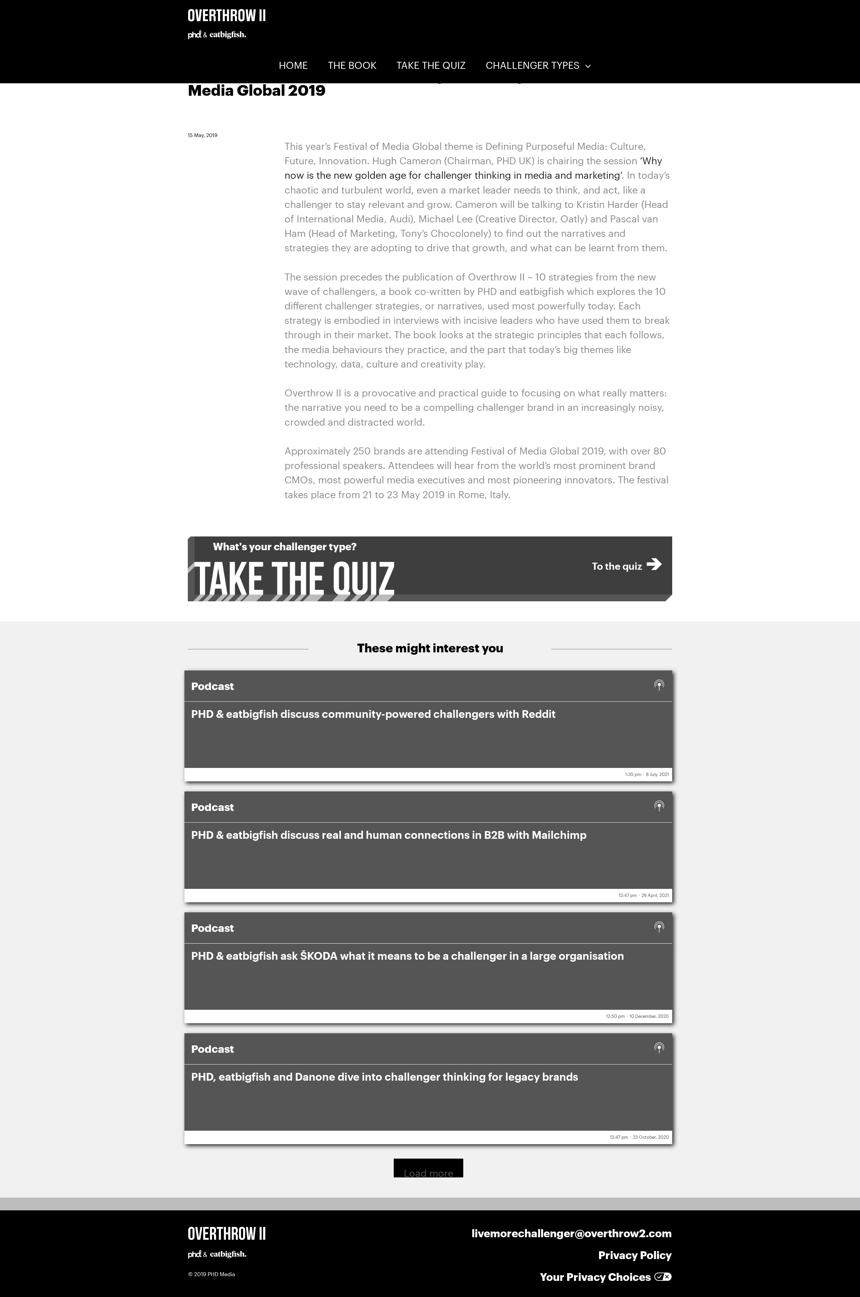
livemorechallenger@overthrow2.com (572, 1233)
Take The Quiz (431, 65)
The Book (352, 65)
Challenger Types (532, 65)
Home (293, 65)
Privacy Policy (635, 1255)
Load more (428, 1172)
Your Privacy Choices (595, 1276)
